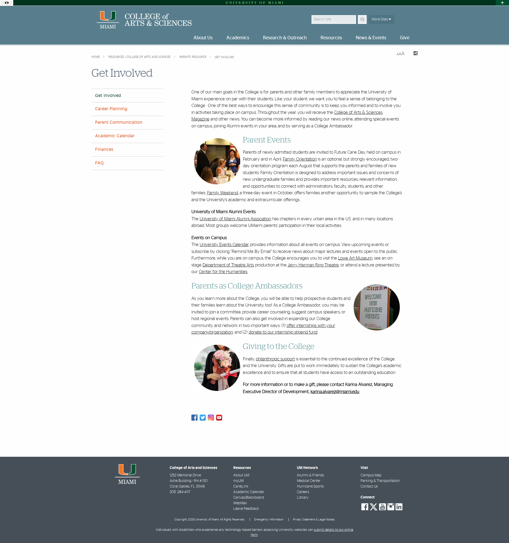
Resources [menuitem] (331, 38)
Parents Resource (193, 56)
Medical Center (309, 481)
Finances (104, 149)
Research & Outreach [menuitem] (285, 38)
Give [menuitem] (404, 38)
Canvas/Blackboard (248, 497)
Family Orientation (300, 159)
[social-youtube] (382, 507)
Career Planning (111, 109)
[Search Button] (362, 19)
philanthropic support (275, 359)
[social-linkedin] (399, 507)
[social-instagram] (390, 507)
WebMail (240, 503)
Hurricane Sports (310, 486)
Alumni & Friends (310, 475)
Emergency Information (268, 519)
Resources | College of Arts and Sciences (140, 56)
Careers (303, 492)
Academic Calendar (115, 136)
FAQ (99, 163)
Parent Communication (118, 122)
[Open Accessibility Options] (6, 3)
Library (302, 497)
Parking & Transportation (380, 481)
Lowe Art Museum (355, 258)
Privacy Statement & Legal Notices (314, 519)
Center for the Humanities (223, 271)
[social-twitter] (373, 506)
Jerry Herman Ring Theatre (313, 265)
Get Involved (224, 57)
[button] (497, 528)
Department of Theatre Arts (228, 265)
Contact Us (369, 486)
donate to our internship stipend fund (283, 332)
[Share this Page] (413, 54)
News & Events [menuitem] (371, 38)
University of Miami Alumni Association (235, 219)
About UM (241, 475)
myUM (238, 481)
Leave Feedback (246, 509)
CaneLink (240, 486)
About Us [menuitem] (203, 38)
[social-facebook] (364, 507)
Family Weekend (222, 193)
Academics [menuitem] (237, 38)
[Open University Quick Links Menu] (502, 3)
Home (95, 56)
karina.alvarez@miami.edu (334, 392)
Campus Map (371, 475)
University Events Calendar (224, 244)
